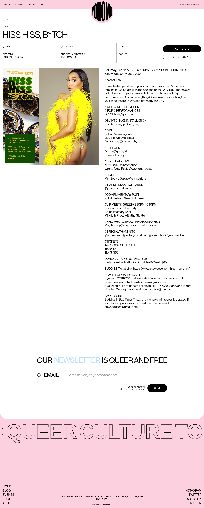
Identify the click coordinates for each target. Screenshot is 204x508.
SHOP (32, 4)
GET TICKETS (182, 48)
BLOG (7, 4)
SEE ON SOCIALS (182, 57)
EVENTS (19, 4)
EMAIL (51, 375)
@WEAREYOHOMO (190, 4)
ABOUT (43, 4)
